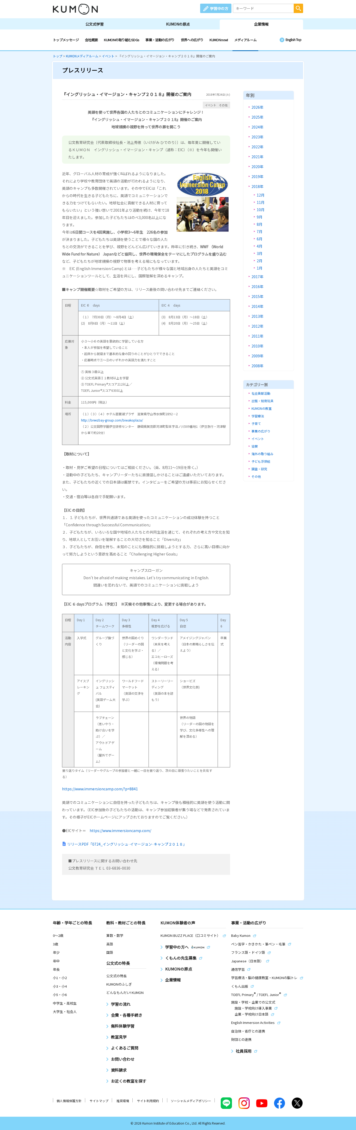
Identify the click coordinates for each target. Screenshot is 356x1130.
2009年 (257, 355)
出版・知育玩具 (262, 401)
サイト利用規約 (148, 1100)
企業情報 (261, 24)
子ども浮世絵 (260, 461)
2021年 (257, 156)
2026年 (257, 107)
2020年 (257, 166)
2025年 (257, 117)
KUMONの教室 (261, 408)
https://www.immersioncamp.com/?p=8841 (100, 788)
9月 (259, 216)
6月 (259, 238)
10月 (261, 209)
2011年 (257, 336)
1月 (259, 268)
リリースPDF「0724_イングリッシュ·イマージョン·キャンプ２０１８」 (127, 844)
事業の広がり (260, 431)
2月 (259, 260)
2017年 (257, 276)
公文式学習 (94, 24)
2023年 (257, 136)
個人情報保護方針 (69, 1100)
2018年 (257, 186)
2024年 (257, 127)
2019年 (257, 176)
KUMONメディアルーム (82, 56)
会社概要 (91, 39)
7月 (259, 231)
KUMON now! (219, 39)
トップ (57, 56)
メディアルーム (245, 39)
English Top (293, 39)
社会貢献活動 (260, 393)
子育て (256, 423)
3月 (259, 253)
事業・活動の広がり (159, 39)
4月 (259, 246)
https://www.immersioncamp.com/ (120, 830)
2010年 (257, 346)
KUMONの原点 (178, 24)
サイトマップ (99, 1100)
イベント (108, 56)
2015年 (257, 296)
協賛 (254, 446)
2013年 (257, 316)
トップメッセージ (66, 39)
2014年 (257, 306)
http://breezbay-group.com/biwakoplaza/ (112, 420)
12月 (261, 195)
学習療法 (257, 416)
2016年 (257, 286)
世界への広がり (192, 39)
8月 (259, 224)
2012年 (257, 326)
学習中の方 (219, 8)
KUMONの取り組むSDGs (121, 39)
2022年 (257, 146)
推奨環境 (122, 1100)
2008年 (257, 365)
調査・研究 (259, 469)
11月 (261, 202)
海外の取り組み (262, 453)
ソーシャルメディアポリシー (191, 1100)
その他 (223, 105)
